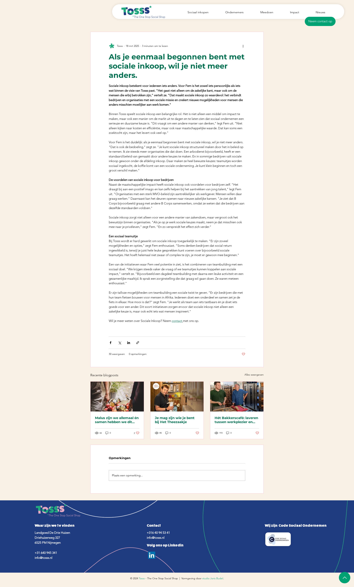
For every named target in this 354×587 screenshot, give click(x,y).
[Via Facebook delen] (110, 342)
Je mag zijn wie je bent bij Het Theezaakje (175, 420)
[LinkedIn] (151, 555)
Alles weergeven (254, 374)
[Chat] (344, 577)
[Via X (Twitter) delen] (119, 342)
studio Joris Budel (212, 578)
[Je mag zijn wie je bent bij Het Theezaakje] (177, 396)
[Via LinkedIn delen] (128, 342)
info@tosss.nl (43, 558)
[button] (320, 21)
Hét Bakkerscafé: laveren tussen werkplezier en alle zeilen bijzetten (236, 420)
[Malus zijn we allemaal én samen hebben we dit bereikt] (117, 396)
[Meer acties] (243, 46)
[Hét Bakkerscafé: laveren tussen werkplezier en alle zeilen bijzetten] (236, 396)
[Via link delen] (137, 342)
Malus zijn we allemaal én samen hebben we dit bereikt (117, 420)
